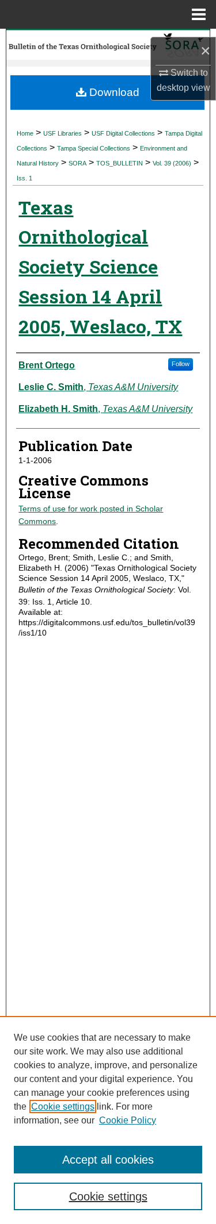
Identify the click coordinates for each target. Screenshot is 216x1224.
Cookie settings (62, 1106)
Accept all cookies (108, 1159)
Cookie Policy (127, 1120)
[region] (108, 1120)
